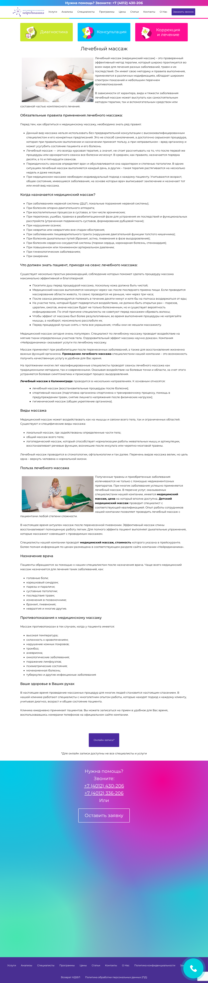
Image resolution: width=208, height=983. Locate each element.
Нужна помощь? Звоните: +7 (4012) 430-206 (104, 3)
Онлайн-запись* (104, 740)
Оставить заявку (193, 968)
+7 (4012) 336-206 (104, 793)
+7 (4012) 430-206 (104, 786)
